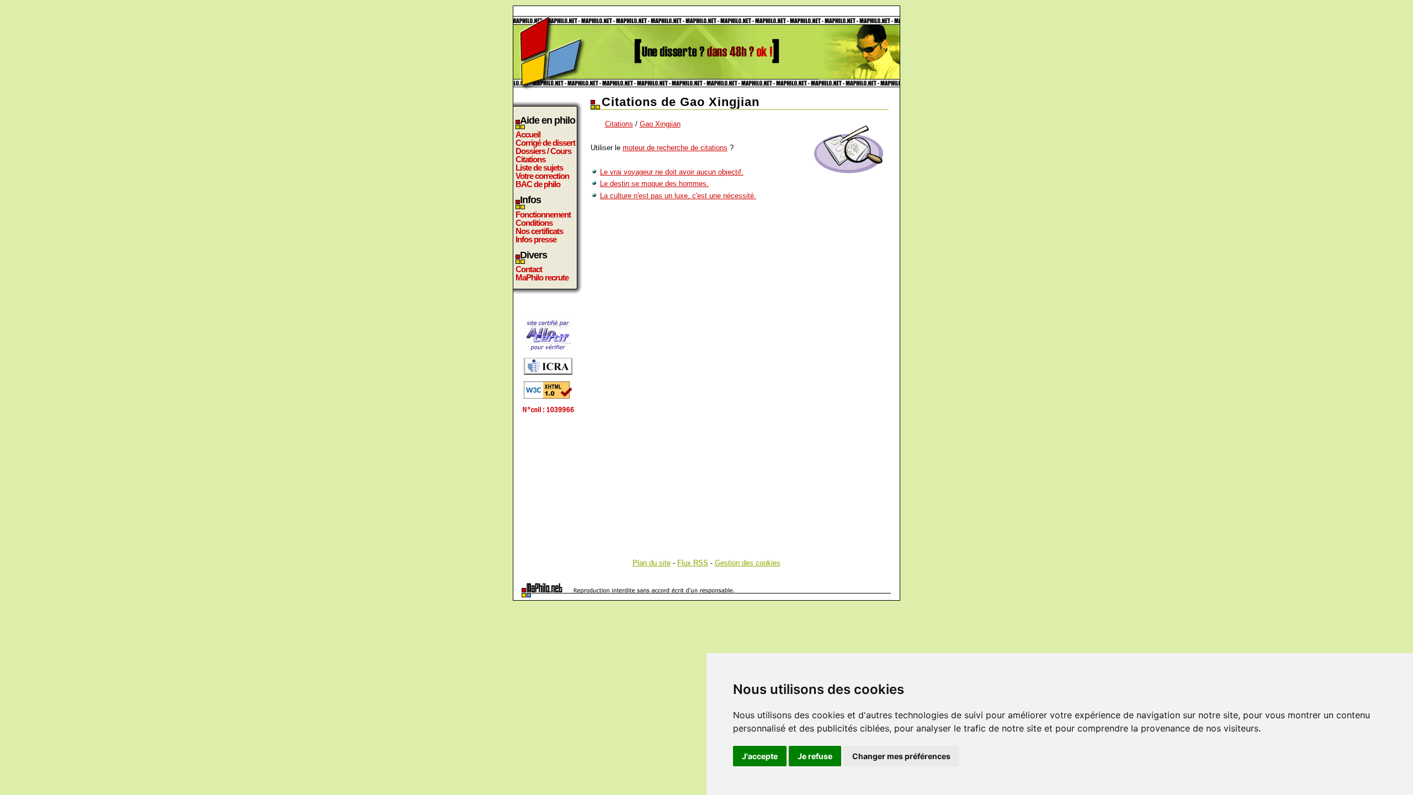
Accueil (528, 134)
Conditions (534, 223)
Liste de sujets (539, 167)
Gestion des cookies (747, 563)
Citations (530, 159)
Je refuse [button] (815, 756)
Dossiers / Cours (543, 151)
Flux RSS (692, 563)
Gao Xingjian (660, 124)
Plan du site (652, 563)
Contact (529, 269)
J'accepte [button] (760, 756)
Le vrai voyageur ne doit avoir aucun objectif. (671, 172)
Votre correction (542, 176)
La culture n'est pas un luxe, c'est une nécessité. (678, 196)
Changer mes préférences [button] (901, 756)
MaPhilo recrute (542, 277)
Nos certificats (539, 231)
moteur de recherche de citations (675, 148)
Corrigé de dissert (545, 143)
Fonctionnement (543, 214)
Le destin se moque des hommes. (654, 183)
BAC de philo (538, 184)
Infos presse (536, 239)
